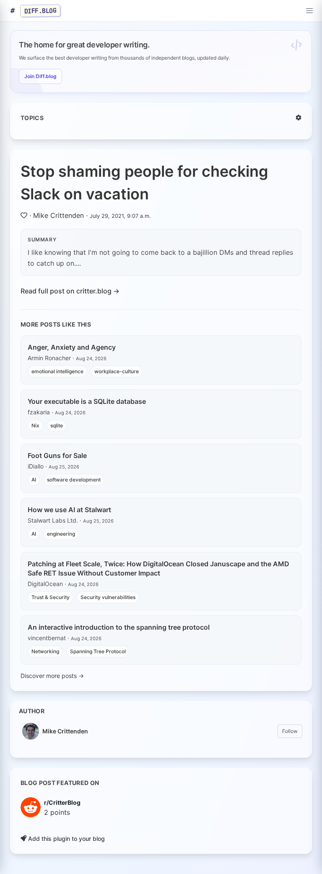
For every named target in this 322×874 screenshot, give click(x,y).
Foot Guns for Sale (57, 455)
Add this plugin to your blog (65, 838)
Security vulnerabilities (107, 597)
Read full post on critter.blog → (70, 291)
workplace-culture (116, 371)
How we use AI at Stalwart (69, 509)
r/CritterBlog (62, 802)
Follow (290, 731)
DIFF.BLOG (40, 10)
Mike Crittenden (58, 215)
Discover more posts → (52, 675)
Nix (35, 425)
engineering (61, 534)
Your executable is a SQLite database (87, 401)
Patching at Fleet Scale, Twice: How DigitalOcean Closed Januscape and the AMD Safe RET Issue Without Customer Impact (158, 568)
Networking (45, 651)
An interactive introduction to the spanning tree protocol (119, 627)
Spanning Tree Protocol (98, 651)
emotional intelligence (57, 371)
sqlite (56, 425)
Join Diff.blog (40, 76)
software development (74, 479)
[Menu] (309, 10)
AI (33, 479)
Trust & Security (50, 597)
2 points (57, 812)
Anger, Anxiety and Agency (72, 347)
